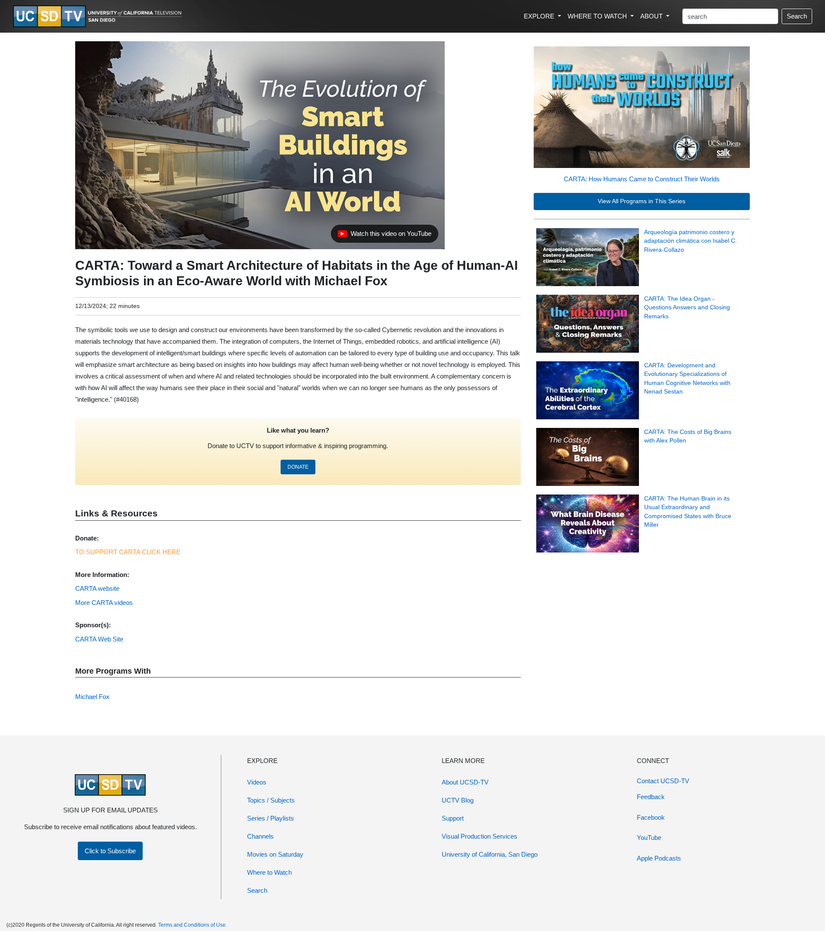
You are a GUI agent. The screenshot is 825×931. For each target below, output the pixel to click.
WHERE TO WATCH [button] (598, 16)
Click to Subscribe (110, 851)
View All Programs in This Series (641, 201)
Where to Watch (269, 872)
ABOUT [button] (652, 16)
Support (453, 818)
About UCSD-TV (465, 782)
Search (797, 16)
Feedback (651, 796)
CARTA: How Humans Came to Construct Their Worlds (642, 179)
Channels (260, 836)
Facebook (651, 817)
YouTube (649, 837)
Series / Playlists (270, 818)
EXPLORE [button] (540, 16)
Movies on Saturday (275, 854)
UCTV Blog (458, 800)
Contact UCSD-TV (663, 780)
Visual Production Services (479, 836)
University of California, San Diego (490, 854)
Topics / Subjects (271, 800)
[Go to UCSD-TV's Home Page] (99, 16)
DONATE (298, 467)
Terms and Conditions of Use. (192, 925)
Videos (256, 782)
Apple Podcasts (659, 858)
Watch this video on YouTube (384, 236)
